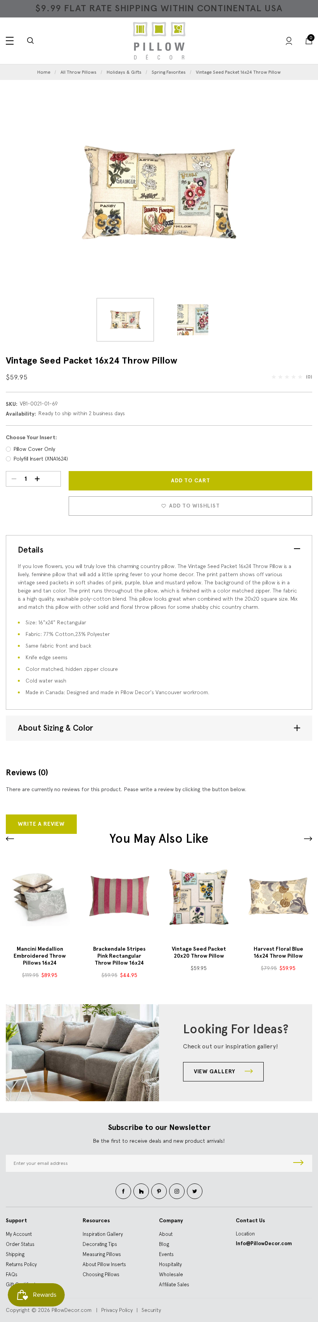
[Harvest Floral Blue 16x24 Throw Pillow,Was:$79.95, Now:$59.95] (278, 896)
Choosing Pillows (101, 1274)
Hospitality (170, 1264)
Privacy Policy (117, 1310)
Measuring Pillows (102, 1254)
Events (166, 1254)
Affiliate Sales (174, 1284)
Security (151, 1310)
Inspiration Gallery (103, 1234)
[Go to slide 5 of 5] (308, 839)
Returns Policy (21, 1264)
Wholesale (171, 1274)
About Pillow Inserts (104, 1264)
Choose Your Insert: (31, 437)
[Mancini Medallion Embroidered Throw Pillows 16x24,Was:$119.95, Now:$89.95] (40, 896)
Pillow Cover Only (34, 449)
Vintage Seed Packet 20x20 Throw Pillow (199, 952)
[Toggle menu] (10, 41)
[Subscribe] (298, 1163)
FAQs (11, 1274)
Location (245, 1234)
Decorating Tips (100, 1244)
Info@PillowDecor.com (264, 1243)
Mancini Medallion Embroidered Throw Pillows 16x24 (40, 956)
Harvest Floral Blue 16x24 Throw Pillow (278, 952)
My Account (19, 1234)
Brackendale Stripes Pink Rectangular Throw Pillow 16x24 (119, 956)
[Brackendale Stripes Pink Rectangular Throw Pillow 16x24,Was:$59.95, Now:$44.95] (119, 896)
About (166, 1234)
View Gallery (215, 1071)
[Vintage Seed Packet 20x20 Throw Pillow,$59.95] (199, 896)
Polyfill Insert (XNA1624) (41, 459)
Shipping (15, 1254)
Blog (164, 1244)
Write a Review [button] (41, 824)
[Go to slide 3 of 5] (10, 839)
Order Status (20, 1244)
